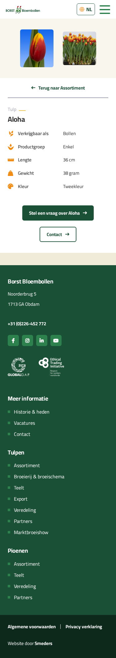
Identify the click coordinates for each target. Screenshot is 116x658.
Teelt (19, 487)
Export (21, 498)
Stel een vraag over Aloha (55, 212)
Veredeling (25, 510)
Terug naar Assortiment (61, 87)
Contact (55, 234)
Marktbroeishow (31, 532)
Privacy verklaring (84, 626)
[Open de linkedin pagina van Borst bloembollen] (41, 340)
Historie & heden (31, 411)
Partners (23, 521)
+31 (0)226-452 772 (27, 323)
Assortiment (27, 465)
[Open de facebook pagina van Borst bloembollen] (13, 340)
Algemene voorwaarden (32, 626)
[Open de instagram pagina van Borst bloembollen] (27, 340)
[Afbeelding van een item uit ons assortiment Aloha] (37, 48)
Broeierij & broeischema (39, 476)
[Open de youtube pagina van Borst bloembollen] (56, 340)
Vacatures (24, 423)
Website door (30, 643)
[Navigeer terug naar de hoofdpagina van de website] (23, 9)
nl (88, 9)
